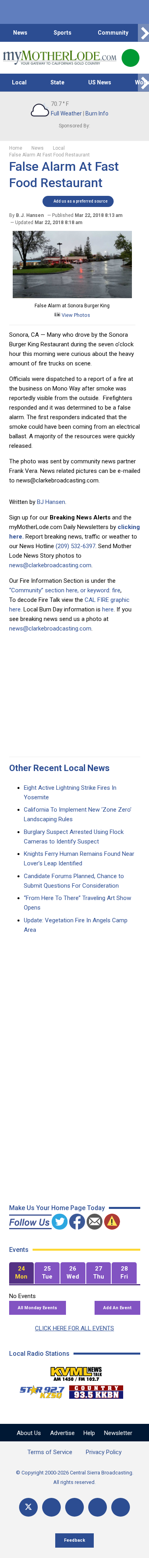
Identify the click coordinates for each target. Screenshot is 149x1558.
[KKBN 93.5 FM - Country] (96, 1390)
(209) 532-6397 (75, 546)
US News (99, 82)
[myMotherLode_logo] (59, 58)
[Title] (120, 1507)
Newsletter (118, 1433)
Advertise (62, 1433)
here (108, 609)
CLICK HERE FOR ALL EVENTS (74, 1328)
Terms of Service (49, 1452)
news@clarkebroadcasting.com (50, 565)
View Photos (75, 315)
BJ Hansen (51, 502)
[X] (28, 1507)
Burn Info (96, 113)
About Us (29, 1433)
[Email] (97, 1507)
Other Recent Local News (59, 768)
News (20, 32)
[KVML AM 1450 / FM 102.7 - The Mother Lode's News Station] (76, 1371)
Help (89, 1433)
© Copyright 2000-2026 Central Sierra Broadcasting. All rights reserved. (75, 1477)
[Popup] (130, 58)
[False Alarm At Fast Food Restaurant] (72, 296)
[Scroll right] (143, 33)
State (57, 82)
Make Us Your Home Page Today (57, 1208)
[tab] (21, 1273)
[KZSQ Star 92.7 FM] (38, 1390)
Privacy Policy (104, 1452)
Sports (63, 32)
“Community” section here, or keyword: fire (64, 590)
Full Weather (66, 113)
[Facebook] (51, 1507)
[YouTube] (74, 1507)
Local (19, 82)
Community (113, 32)
